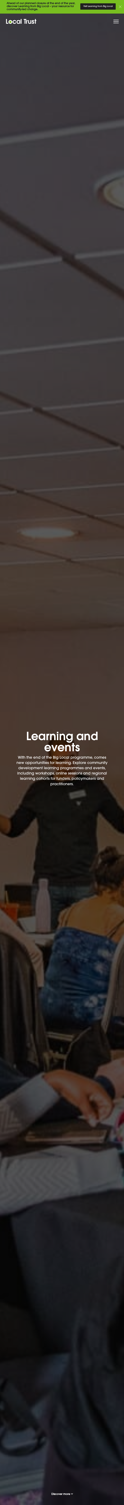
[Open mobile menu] (116, 22)
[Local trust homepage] (62, 21)
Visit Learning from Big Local (98, 6)
